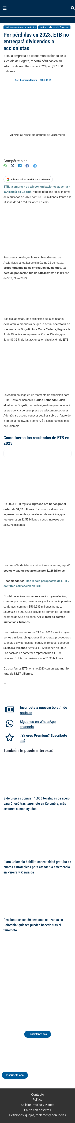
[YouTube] (47, 981)
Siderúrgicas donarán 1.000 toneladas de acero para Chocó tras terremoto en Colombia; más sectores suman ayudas (36, 803)
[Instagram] (34, 981)
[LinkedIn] (19, 166)
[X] (12, 166)
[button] (73, 8)
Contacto (37, 1094)
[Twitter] (21, 981)
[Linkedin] (28, 981)
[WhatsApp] (5, 166)
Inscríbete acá (15, 1075)
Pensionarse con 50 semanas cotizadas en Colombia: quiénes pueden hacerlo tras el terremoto (33, 925)
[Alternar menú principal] (4, 8)
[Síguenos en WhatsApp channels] (9, 723)
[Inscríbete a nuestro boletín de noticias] (9, 709)
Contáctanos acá (37, 1034)
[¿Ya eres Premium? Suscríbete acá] (9, 737)
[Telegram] (35, 166)
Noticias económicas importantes (20, 27)
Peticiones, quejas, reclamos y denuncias (37, 1115)
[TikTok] (41, 981)
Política (37, 1099)
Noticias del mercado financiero (54, 27)
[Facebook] (27, 166)
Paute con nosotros (37, 1110)
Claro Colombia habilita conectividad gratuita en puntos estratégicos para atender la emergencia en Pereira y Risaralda (37, 867)
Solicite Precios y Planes (37, 1105)
